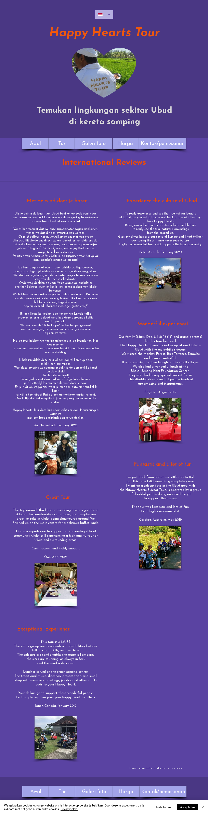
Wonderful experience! (163, 324)
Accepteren (187, 807)
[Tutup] (203, 807)
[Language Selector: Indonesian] (104, 14)
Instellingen (163, 807)
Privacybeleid (69, 809)
